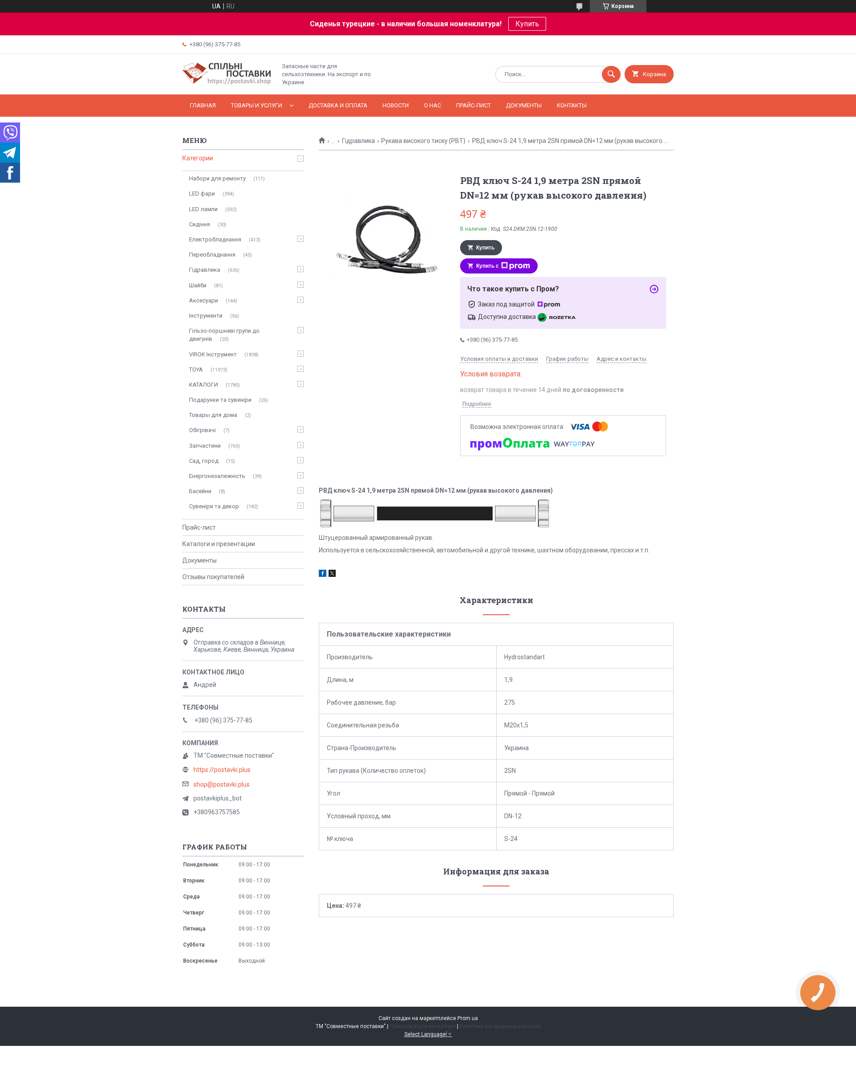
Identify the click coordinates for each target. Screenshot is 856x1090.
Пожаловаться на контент (423, 1026)
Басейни (200, 491)
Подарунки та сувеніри (220, 399)
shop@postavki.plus (221, 784)
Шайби (197, 285)
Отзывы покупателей (213, 576)
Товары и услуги (256, 105)
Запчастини (205, 445)
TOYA (196, 369)
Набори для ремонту (217, 178)
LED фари (202, 193)
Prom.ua (467, 1018)
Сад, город (203, 460)
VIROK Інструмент (213, 354)
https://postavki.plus (222, 769)
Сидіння (199, 224)
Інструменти (205, 315)
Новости (396, 105)
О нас (432, 105)
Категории (197, 158)
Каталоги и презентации (218, 543)
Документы (524, 105)
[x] (332, 574)
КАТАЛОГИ (203, 384)
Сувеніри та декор (214, 506)
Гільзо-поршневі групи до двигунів (224, 334)
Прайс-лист (473, 105)
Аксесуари (203, 300)
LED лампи (203, 209)
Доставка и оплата (338, 105)
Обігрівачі (202, 430)
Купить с (487, 266)
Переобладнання (212, 254)
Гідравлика (358, 140)
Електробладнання (215, 239)
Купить (527, 24)
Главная (203, 105)
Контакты (572, 105)
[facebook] (322, 574)
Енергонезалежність (217, 476)
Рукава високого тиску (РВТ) (423, 140)
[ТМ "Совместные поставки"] (227, 83)
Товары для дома (213, 415)
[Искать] (611, 74)
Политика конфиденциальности (500, 1026)
